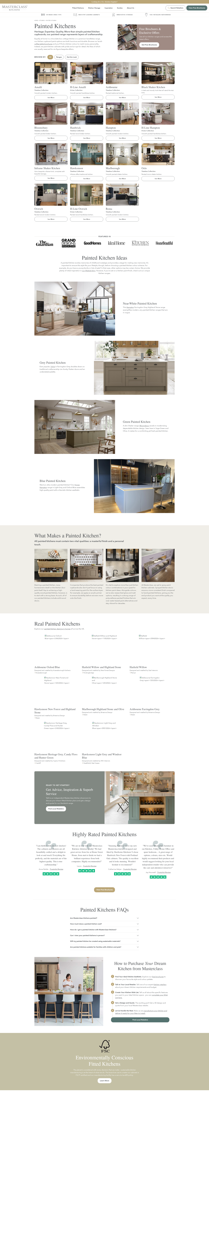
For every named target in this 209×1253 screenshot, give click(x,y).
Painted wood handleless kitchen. (81, 215)
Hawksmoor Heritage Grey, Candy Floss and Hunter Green (56, 755)
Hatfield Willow (138, 667)
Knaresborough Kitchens (61, 670)
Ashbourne (111, 87)
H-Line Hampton (151, 127)
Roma (109, 208)
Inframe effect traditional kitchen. (81, 174)
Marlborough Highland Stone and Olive (103, 709)
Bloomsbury (41, 127)
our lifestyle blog (88, 271)
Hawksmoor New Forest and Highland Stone (54, 710)
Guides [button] (120, 8)
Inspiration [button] (109, 8)
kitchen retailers (160, 985)
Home (36, 20)
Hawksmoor (76, 168)
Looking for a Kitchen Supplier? (104, 2)
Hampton (111, 127)
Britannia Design (59, 715)
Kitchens (42, 20)
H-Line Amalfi (78, 87)
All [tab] (50, 57)
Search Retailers (176, 8)
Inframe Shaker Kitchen (47, 168)
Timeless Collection (41, 90)
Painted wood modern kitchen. (45, 215)
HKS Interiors (105, 761)
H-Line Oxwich (78, 208)
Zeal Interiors (153, 670)
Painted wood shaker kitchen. (80, 134)
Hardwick (75, 127)
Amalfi (38, 87)
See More (51, 98)
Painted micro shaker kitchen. (152, 174)
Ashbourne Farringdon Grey (145, 709)
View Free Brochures (104, 890)
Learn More (104, 1081)
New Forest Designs (108, 670)
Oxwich (38, 208)
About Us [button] (130, 8)
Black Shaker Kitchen (153, 87)
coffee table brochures (43, 44)
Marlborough (113, 168)
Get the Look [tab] (72, 57)
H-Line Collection (76, 90)
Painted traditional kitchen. (115, 93)
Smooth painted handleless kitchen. (82, 93)
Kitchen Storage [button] (94, 8)
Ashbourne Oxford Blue (47, 667)
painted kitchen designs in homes (57, 629)
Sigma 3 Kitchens (59, 761)
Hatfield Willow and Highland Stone (101, 667)
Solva (53, 367)
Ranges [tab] (59, 57)
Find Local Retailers (56, 809)
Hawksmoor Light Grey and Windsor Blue (101, 755)
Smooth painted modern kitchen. (45, 93)
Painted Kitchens (51, 20)
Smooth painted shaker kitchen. (45, 134)
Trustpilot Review (56, 869)
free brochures (158, 977)
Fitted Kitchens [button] (78, 8)
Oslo (144, 168)
